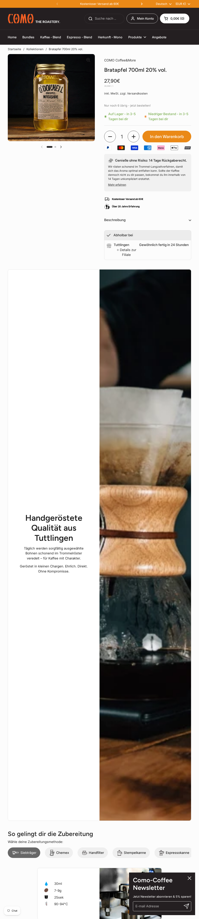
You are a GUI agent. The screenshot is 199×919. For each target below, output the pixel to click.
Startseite (14, 49)
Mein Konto (145, 18)
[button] (174, 18)
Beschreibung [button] (115, 220)
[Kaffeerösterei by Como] (34, 19)
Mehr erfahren (117, 184)
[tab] (126, 252)
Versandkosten (137, 93)
